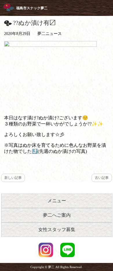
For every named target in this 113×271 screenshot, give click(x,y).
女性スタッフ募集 (56, 229)
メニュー (57, 200)
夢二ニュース (49, 33)
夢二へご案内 (57, 215)
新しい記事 (13, 178)
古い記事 (102, 178)
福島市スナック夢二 (32, 8)
